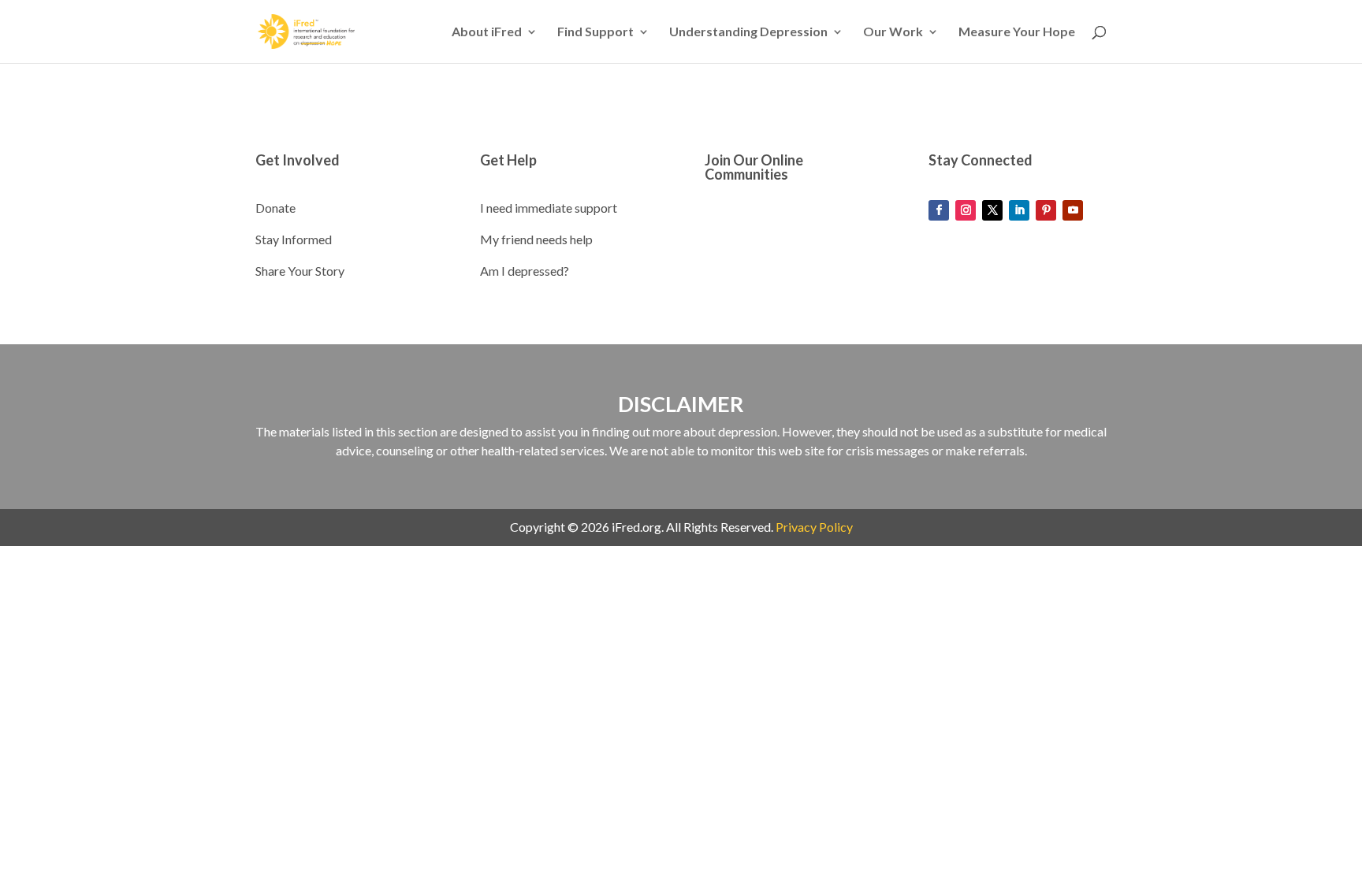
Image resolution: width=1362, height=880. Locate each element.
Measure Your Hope (1016, 32)
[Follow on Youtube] (1072, 210)
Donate (275, 207)
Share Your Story (299, 270)
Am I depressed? (524, 270)
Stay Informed (293, 239)
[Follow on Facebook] (938, 210)
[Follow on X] (992, 210)
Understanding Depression (748, 32)
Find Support (595, 32)
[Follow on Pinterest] (1046, 210)
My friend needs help (536, 239)
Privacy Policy (814, 526)
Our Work (893, 32)
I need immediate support (548, 207)
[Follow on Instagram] (965, 210)
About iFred (487, 32)
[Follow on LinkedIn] (1019, 210)
